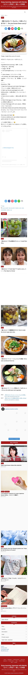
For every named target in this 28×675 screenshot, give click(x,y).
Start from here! (16, 659)
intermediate (3, 209)
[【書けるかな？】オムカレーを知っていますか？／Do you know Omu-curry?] (15, 28)
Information (10, 659)
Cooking (17, 207)
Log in (2, 646)
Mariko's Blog (21, 660)
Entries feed (4, 647)
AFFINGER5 (21, 673)
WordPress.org (4, 650)
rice (11, 209)
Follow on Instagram (15, 438)
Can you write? (12, 207)
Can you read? (5, 207)
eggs (23, 207)
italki (12, 662)
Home (5, 659)
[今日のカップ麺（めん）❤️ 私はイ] (22, 424)
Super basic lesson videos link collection (11, 465)
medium (8, 209)
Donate (15, 662)
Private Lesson (11, 660)
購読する (5, 405)
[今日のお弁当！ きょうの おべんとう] (22, 416)
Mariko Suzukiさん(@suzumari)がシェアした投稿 (12, 164)
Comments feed (5, 649)
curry (20, 207)
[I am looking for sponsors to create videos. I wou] (5, 424)
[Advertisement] (14, 183)
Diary (3, 205)
